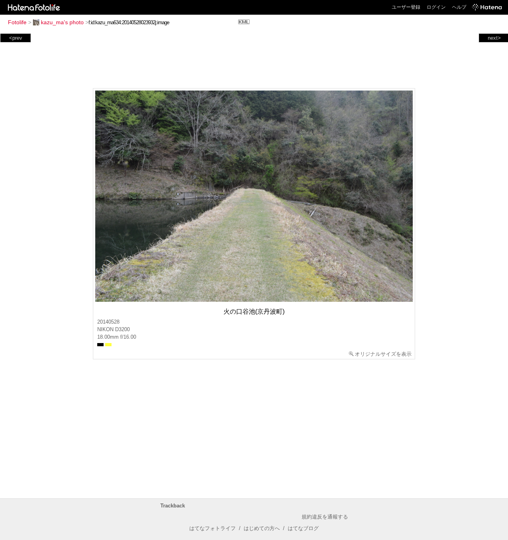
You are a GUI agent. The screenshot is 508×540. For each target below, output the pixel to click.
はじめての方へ (262, 528)
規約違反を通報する (325, 517)
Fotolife (17, 22)
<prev (15, 38)
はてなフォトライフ (212, 528)
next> (494, 38)
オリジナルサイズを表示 (383, 354)
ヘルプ (459, 7)
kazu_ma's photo (62, 22)
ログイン (436, 7)
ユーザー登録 (406, 7)
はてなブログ (303, 528)
